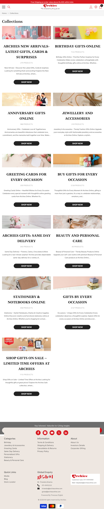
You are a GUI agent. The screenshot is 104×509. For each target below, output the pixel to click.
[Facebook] (38, 432)
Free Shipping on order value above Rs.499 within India (52, 2)
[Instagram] (45, 432)
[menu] (3, 7)
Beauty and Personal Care (77, 238)
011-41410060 (88, 480)
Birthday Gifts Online (77, 46)
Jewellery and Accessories (77, 116)
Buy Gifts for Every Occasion (78, 177)
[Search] (9, 7)
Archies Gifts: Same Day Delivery (26, 238)
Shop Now (26, 82)
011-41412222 (47, 485)
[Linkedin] (65, 432)
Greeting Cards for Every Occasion (26, 177)
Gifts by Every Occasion (77, 299)
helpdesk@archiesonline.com (86, 483)
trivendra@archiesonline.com (52, 488)
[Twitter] (58, 432)
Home (4, 13)
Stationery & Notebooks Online (26, 299)
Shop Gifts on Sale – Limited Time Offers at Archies (26, 363)
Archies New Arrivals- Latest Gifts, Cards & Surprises (27, 51)
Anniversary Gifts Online (26, 116)
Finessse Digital (57, 495)
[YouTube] (52, 432)
